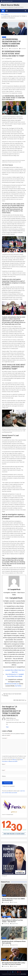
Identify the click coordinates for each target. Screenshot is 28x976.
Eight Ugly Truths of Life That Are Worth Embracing (12, 694)
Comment (4, 738)
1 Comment (23, 48)
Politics (4, 37)
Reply (7, 727)
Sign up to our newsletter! (9, 786)
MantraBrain (23, 974)
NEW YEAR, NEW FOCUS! (19, 700)
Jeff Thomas (14, 902)
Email (3, 770)
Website (4, 776)
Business (4, 916)
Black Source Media (10, 5)
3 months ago (6, 945)
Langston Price (14, 923)
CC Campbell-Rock (14, 48)
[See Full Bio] (22, 686)
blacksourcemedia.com (12, 683)
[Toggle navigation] (7, 10)
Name (3, 764)
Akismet (14, 759)
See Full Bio (18, 686)
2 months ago (6, 902)
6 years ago (5, 48)
